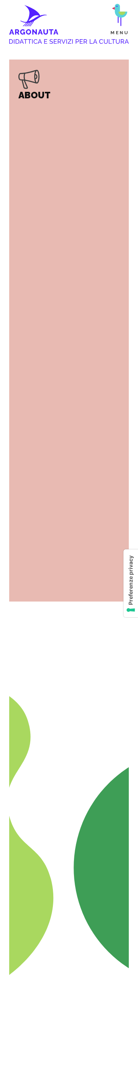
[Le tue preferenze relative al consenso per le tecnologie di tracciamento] (130, 583)
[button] (119, 19)
